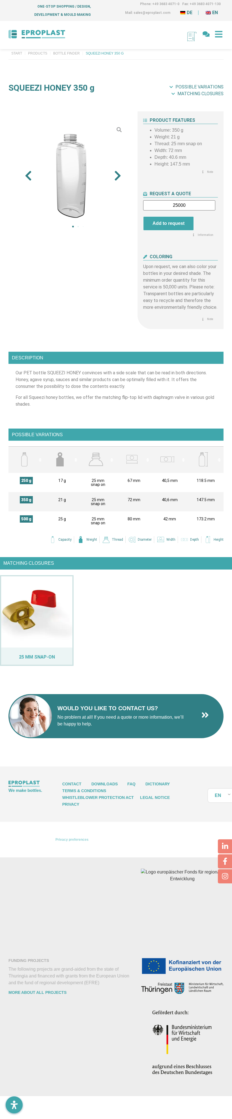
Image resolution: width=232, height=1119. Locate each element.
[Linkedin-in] (225, 846)
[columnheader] (26, 459)
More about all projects (37, 992)
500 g (26, 519)
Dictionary (157, 784)
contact (71, 784)
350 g (26, 499)
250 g (26, 480)
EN (218, 795)
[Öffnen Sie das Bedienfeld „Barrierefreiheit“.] (14, 1104)
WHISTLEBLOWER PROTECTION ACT (98, 797)
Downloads (104, 784)
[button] (28, 175)
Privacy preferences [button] (72, 840)
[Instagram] (225, 876)
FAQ (131, 784)
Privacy (70, 804)
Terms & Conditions (84, 790)
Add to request (168, 223)
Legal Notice (155, 797)
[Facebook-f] (225, 861)
